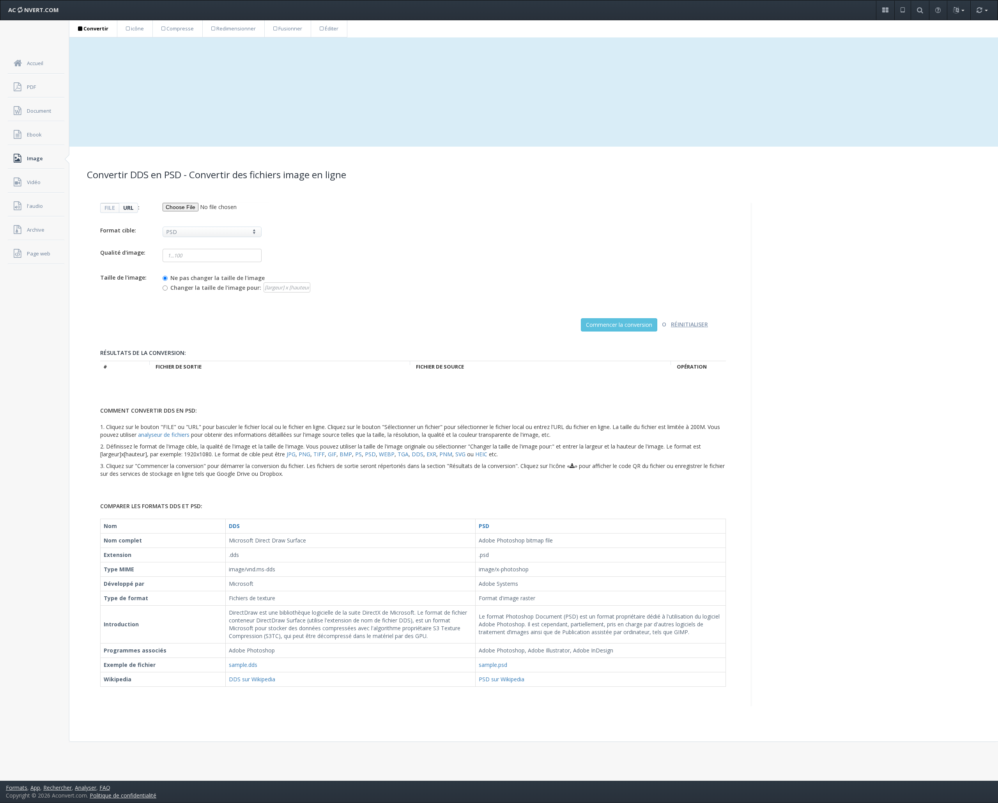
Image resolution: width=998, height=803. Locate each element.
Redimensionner (235, 28)
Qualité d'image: (122, 252)
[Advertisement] (534, 92)
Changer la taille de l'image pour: (215, 287)
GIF (332, 454)
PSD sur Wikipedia (501, 679)
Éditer (331, 28)
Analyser (85, 787)
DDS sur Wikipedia (252, 679)
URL (128, 207)
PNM (445, 454)
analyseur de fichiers (163, 434)
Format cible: (118, 230)
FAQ (104, 787)
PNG (304, 454)
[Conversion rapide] (982, 10)
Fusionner (289, 28)
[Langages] (958, 10)
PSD (370, 454)
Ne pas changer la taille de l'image (217, 278)
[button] (885, 10)
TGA (403, 454)
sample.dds (243, 664)
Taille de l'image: (123, 277)
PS (358, 454)
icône (137, 28)
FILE (109, 207)
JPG (291, 454)
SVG (460, 454)
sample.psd (493, 664)
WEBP (387, 454)
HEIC (481, 454)
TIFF (319, 454)
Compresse (179, 28)
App (35, 787)
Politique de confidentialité (123, 795)
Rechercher (57, 787)
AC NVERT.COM (33, 10)
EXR (431, 454)
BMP (346, 454)
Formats (16, 787)
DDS (417, 454)
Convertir (95, 28)
